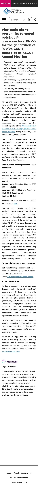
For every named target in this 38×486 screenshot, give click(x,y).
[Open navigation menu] (4, 20)
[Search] (23, 19)
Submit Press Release (19, 478)
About (9, 473)
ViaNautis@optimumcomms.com (20, 277)
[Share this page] (34, 20)
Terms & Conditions (19, 482)
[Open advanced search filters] (29, 19)
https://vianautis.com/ (11, 351)
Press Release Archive (22, 473)
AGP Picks (5, 3)
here (15, 204)
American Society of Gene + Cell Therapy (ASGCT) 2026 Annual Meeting (19, 129)
